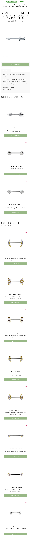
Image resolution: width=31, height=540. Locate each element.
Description (5, 70)
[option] (15, 39)
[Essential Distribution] (15, 1)
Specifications (16, 70)
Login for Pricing (15, 64)
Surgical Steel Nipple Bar (15, 168)
